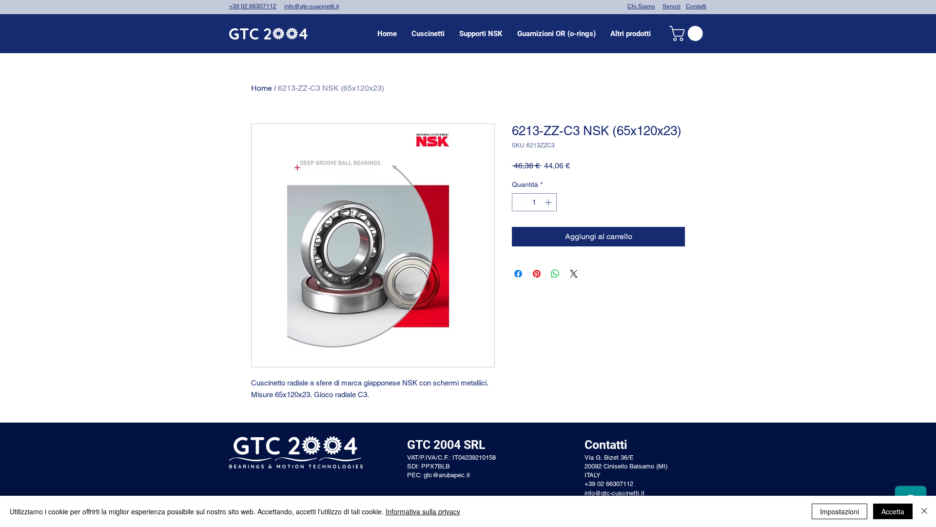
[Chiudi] (924, 511)
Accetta (892, 511)
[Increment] (549, 202)
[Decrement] (519, 202)
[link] (687, 33)
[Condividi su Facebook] (518, 274)
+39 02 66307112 (252, 6)
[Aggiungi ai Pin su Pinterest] (537, 274)
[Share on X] (574, 274)
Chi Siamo (641, 6)
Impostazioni (839, 511)
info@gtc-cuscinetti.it (311, 6)
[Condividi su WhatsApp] (555, 274)
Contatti (696, 6)
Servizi (672, 6)
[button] (428, 33)
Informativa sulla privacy (423, 511)
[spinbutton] (534, 202)
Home (261, 88)
